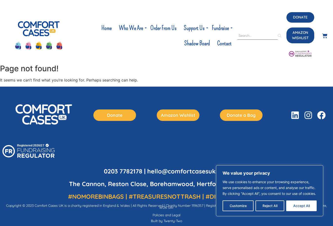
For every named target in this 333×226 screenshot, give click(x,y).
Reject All (270, 206)
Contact (224, 43)
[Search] (280, 36)
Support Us (194, 28)
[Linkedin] (295, 115)
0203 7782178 (123, 171)
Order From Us (163, 28)
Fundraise (220, 28)
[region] (269, 190)
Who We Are (131, 28)
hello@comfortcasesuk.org (187, 171)
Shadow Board (197, 43)
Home (106, 28)
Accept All (301, 206)
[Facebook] (321, 115)
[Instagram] (308, 115)
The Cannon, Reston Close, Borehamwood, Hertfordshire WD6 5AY (166, 184)
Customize (238, 206)
